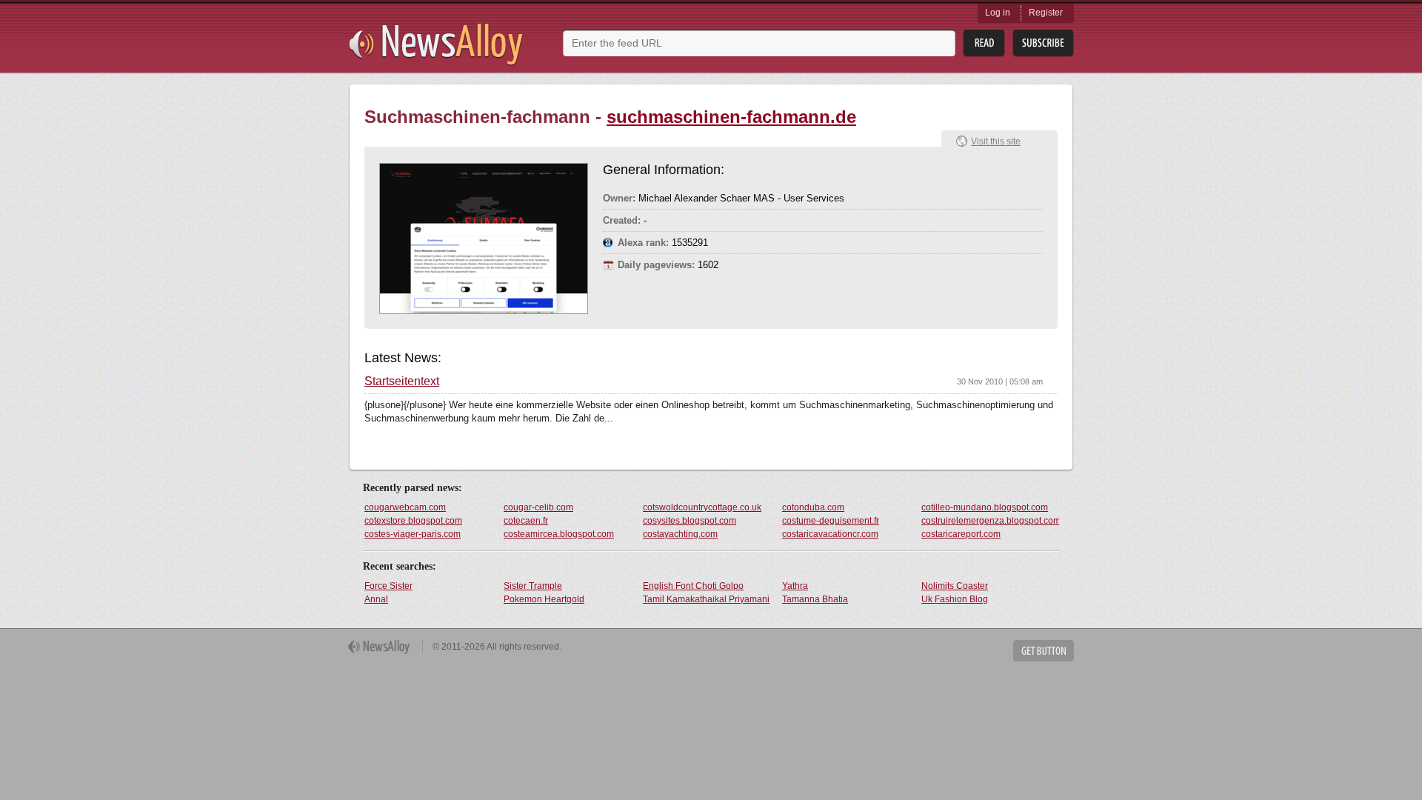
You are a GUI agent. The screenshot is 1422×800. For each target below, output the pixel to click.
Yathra (795, 586)
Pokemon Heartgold (544, 599)
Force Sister (388, 586)
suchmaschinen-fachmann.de (731, 117)
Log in (997, 12)
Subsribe (1043, 43)
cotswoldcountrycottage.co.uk (702, 507)
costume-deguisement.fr (830, 521)
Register (1046, 12)
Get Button (1043, 650)
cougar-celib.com (538, 507)
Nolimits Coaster (954, 586)
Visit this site (996, 141)
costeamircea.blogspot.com (559, 534)
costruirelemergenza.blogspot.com (990, 521)
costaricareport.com (961, 534)
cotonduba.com (813, 507)
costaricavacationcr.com (830, 534)
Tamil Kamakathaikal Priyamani (706, 599)
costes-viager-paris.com (412, 534)
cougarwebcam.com (405, 507)
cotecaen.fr (526, 521)
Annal (376, 599)
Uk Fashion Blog (954, 599)
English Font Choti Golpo (693, 586)
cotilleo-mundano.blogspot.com (984, 507)
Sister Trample (533, 586)
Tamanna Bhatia (815, 599)
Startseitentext (401, 381)
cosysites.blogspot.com (689, 521)
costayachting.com (680, 534)
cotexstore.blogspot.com (413, 521)
